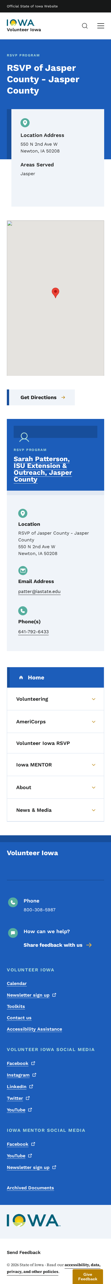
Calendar (17, 983)
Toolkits (16, 1006)
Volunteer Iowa (24, 29)
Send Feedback (24, 1252)
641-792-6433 (33, 631)
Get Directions (38, 397)
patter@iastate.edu (39, 591)
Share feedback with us (53, 945)
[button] (55, 292)
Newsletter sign (28, 995)
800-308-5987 (40, 909)
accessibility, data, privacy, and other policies (53, 1268)
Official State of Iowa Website (32, 6)
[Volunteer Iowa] (21, 22)
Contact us (19, 1017)
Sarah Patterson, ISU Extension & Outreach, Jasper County (43, 469)
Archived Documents (30, 1187)
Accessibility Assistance (34, 1029)
